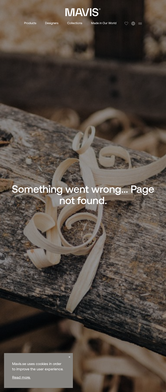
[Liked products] (126, 23)
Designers (51, 23)
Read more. (21, 377)
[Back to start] (83, 12)
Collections (74, 23)
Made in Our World (103, 23)
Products (30, 23)
